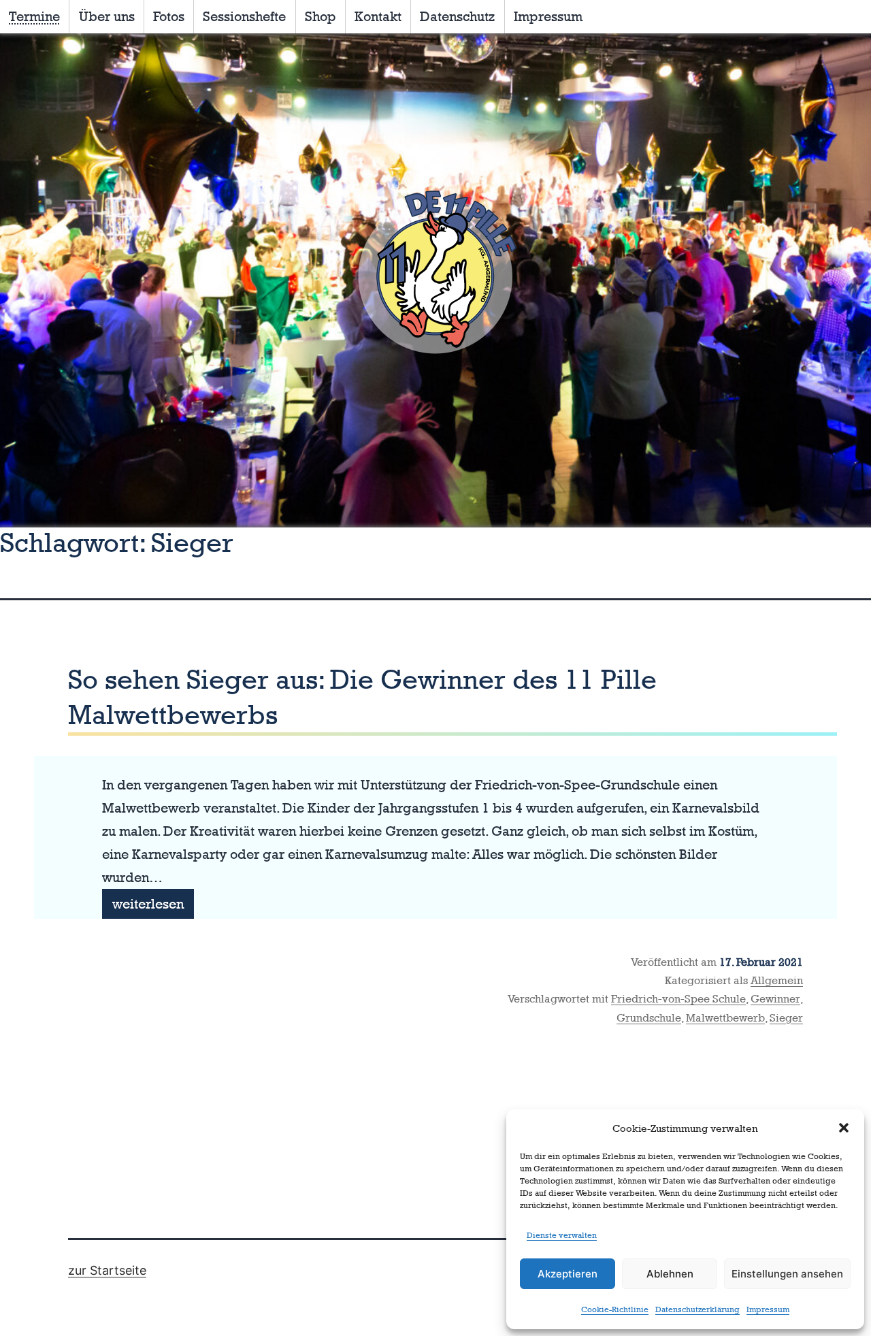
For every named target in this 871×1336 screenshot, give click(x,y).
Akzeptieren (567, 1273)
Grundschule (649, 1017)
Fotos (168, 16)
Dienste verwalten (562, 1235)
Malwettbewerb (725, 1017)
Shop (320, 16)
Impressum (767, 1309)
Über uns (107, 16)
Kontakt (378, 16)
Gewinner (775, 998)
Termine (34, 16)
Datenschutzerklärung (697, 1309)
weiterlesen (153, 907)
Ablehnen (669, 1273)
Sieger (786, 1017)
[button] (844, 1128)
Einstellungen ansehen (787, 1273)
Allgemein (777, 980)
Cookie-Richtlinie (614, 1309)
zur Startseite (107, 1270)
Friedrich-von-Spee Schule (678, 998)
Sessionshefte (244, 16)
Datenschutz (457, 16)
